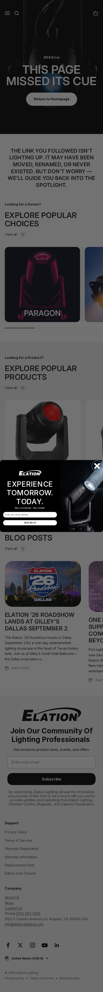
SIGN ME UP (30, 522)
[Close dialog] (97, 466)
